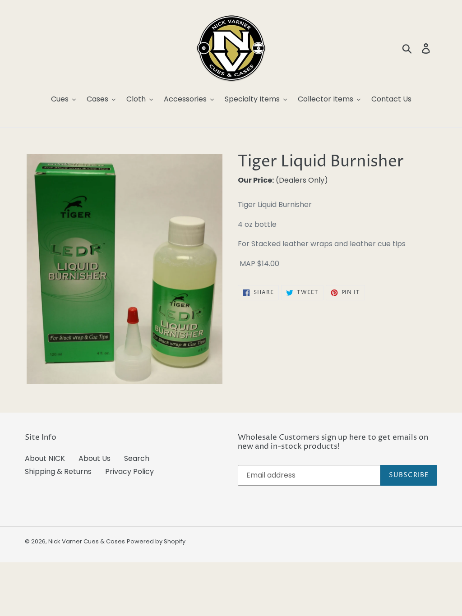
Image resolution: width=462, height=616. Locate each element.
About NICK (45, 458)
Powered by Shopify (156, 541)
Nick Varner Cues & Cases (86, 541)
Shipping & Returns (58, 471)
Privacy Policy (129, 471)
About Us (95, 458)
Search (136, 458)
